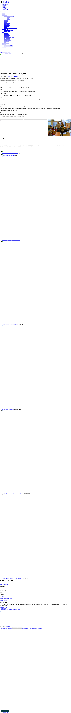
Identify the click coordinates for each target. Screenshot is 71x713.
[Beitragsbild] (23, 54)
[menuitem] (36, 4)
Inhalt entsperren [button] (3, 608)
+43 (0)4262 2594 (3, 596)
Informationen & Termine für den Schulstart (10, 153)
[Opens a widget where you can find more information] (5, 711)
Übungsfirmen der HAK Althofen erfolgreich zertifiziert (12, 578)
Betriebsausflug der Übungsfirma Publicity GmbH (11, 240)
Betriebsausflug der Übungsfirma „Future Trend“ (10, 324)
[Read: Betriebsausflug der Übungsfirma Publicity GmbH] (3, 156)
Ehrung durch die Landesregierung (8, 409)
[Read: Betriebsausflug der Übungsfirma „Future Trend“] (3, 241)
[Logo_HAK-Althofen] (3, 11)
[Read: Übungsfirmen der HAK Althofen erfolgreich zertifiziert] (3, 495)
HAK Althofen (7, 626)
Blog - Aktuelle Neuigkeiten (5, 52)
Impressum (2, 582)
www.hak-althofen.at (3, 600)
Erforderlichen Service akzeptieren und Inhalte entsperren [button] (10, 609)
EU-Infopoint (4, 8)
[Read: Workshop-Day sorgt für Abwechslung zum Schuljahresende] (3, 410)
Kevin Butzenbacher (15, 76)
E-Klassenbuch (5, 4)
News (9, 76)
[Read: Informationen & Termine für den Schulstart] (3, 151)
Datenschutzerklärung (4, 584)
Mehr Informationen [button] (3, 607)
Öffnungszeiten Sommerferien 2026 (8, 155)
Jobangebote (4, 7)
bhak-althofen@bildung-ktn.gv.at (6, 598)
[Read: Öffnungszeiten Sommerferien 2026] (3, 154)
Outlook (3, 6)
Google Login (4, 5)
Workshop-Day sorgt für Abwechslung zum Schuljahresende (12, 493)
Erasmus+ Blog (5, 9)
